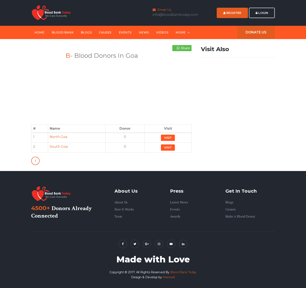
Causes (105, 32)
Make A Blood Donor (240, 216)
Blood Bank (62, 32)
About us (121, 202)
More (181, 32)
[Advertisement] (111, 89)
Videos (162, 32)
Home (39, 32)
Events (125, 32)
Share (185, 48)
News (144, 32)
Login (262, 13)
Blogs (86, 32)
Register (233, 13)
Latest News (179, 202)
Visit (168, 138)
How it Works (124, 209)
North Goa (58, 137)
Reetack (169, 277)
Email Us (163, 10)
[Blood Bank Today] (52, 13)
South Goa (59, 147)
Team (118, 216)
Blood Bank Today (183, 272)
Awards (175, 216)
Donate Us (256, 32)
